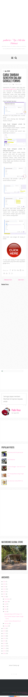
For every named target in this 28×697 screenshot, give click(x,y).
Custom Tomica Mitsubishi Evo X (12, 621)
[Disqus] (14, 307)
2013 (4, 643)
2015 (4, 638)
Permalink (19, 84)
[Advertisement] (14, 15)
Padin (6, 84)
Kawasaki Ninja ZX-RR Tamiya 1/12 (13, 614)
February (6, 623)
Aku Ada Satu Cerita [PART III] (15, 481)
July (5, 604)
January (6, 626)
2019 (4, 628)
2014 (4, 641)
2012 (4, 646)
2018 (4, 631)
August (6, 601)
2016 (4, 636)
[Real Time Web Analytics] (17, 696)
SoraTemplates (25, 693)
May (5, 609)
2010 (4, 651)
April (5, 611)
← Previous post (7, 280)
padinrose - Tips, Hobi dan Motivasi (14, 42)
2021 (4, 594)
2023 (4, 589)
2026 (4, 581)
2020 (4, 596)
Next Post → (21, 280)
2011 (4, 648)
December (7, 599)
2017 (4, 633)
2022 (4, 591)
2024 (4, 586)
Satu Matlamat (11, 459)
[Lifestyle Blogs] (11, 696)
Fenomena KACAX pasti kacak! (15, 452)
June (5, 606)
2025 (4, 584)
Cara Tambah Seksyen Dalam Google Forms (12, 77)
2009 (4, 653)
